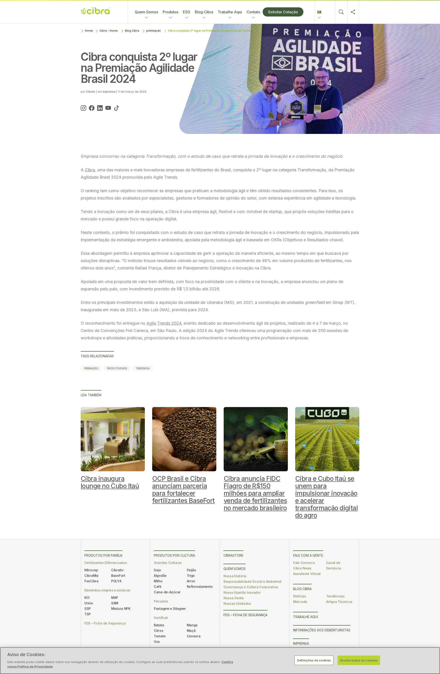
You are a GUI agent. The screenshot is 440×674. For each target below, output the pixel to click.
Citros (158, 630)
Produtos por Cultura (174, 555)
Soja (157, 570)
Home (89, 30)
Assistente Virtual (307, 574)
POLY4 (116, 581)
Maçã (191, 630)
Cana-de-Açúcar (167, 592)
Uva (157, 641)
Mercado (300, 602)
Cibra (90, 169)
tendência (143, 368)
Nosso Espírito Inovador (242, 592)
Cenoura (194, 636)
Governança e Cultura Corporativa (250, 587)
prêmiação (153, 30)
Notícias (299, 596)
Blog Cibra (204, 12)
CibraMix (91, 575)
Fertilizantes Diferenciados (105, 563)
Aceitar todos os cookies (358, 660)
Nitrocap (91, 570)
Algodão (160, 575)
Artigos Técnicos (339, 602)
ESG (186, 12)
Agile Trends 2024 (163, 323)
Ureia (88, 603)
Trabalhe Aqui (230, 12)
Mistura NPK (121, 608)
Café (158, 586)
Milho (158, 581)
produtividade (117, 368)
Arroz (191, 581)
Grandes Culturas (168, 563)
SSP (87, 608)
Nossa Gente (233, 598)
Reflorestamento (200, 586)
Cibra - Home (108, 30)
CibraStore (233, 555)
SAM (114, 603)
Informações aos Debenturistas (321, 630)
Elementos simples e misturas (107, 590)
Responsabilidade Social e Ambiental (252, 581)
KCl (87, 597)
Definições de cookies (314, 660)
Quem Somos (146, 12)
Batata (159, 625)
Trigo (191, 575)
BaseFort (118, 575)
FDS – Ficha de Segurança (105, 623)
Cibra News (302, 568)
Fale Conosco (304, 563)
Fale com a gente (308, 555)
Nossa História (234, 576)
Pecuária (161, 601)
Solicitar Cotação (283, 12)
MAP (114, 597)
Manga (192, 625)
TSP (87, 614)
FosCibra (91, 581)
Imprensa (301, 643)
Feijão (191, 570)
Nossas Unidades (237, 603)
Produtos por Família (103, 555)
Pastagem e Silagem (170, 608)
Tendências (335, 596)
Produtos (170, 12)
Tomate (159, 636)
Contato (253, 12)
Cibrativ (117, 570)
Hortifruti (161, 618)
